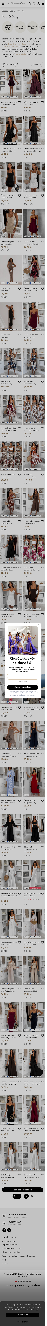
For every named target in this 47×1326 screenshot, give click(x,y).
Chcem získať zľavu (22, 687)
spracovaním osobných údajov (29, 691)
